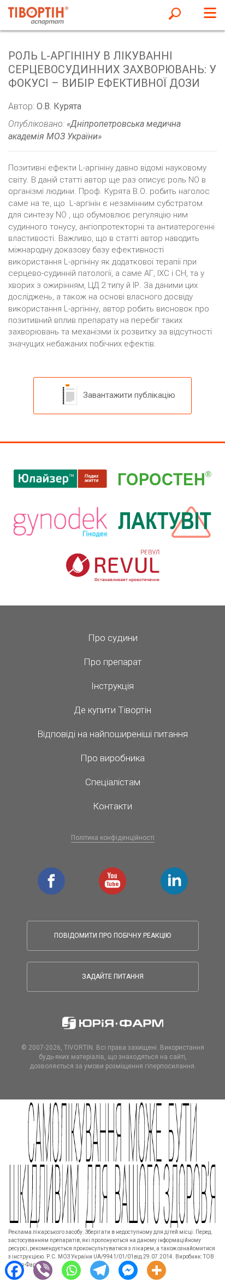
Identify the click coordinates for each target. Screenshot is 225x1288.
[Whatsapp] (71, 1269)
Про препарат (113, 661)
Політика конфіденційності (113, 838)
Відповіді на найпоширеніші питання (112, 733)
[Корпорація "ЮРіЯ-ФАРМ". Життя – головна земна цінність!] (112, 1023)
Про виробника (112, 757)
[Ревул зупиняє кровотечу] (112, 566)
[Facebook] (14, 1269)
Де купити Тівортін (112, 709)
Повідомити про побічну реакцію (112, 935)
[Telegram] (99, 1269)
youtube (114, 872)
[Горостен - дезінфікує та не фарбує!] (164, 478)
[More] (156, 1269)
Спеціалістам (112, 782)
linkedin (176, 872)
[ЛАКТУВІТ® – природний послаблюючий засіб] (164, 522)
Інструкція (112, 685)
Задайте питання (113, 976)
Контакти (112, 806)
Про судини (113, 637)
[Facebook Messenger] (128, 1269)
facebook (53, 872)
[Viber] (42, 1269)
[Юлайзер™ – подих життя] (60, 478)
